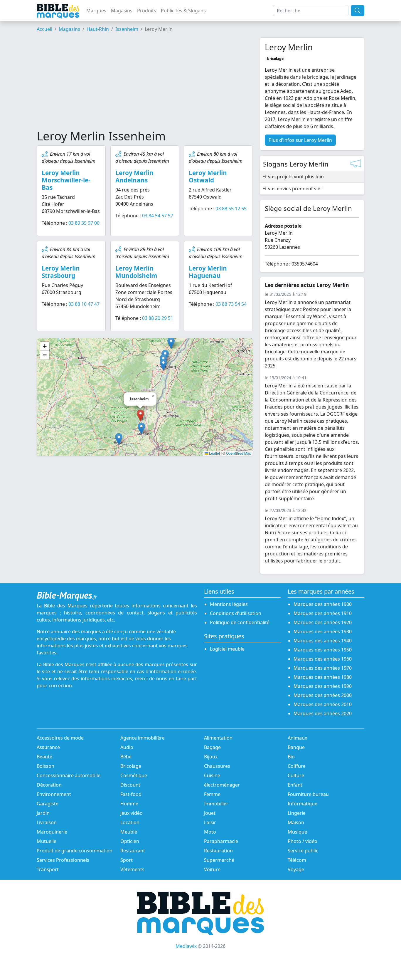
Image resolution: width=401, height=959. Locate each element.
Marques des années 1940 (323, 640)
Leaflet (214, 453)
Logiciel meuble (227, 649)
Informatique (302, 803)
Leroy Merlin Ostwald (208, 176)
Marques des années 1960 (323, 659)
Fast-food (130, 794)
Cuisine (212, 775)
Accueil (44, 29)
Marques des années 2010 (323, 704)
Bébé (126, 756)
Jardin (43, 813)
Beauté (44, 756)
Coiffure (297, 766)
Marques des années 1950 (323, 649)
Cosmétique (133, 775)
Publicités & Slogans (183, 10)
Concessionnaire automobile (68, 775)
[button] (141, 428)
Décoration (49, 785)
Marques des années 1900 (323, 604)
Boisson (45, 766)
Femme (212, 794)
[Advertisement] (145, 83)
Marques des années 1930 (323, 631)
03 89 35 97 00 (84, 223)
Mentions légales (229, 604)
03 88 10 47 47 (84, 304)
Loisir (210, 822)
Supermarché (219, 860)
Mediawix (186, 946)
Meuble (128, 832)
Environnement (54, 794)
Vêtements (132, 869)
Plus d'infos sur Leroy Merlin (300, 140)
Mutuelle (46, 841)
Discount (130, 785)
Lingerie (297, 813)
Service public (303, 850)
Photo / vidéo (302, 841)
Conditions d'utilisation (235, 613)
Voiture (212, 869)
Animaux (297, 738)
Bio (291, 756)
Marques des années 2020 (323, 713)
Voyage (296, 869)
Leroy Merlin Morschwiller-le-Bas (66, 180)
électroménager (222, 785)
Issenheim (126, 29)
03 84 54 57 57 (157, 215)
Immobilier (216, 803)
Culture (296, 775)
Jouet (209, 813)
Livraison (47, 822)
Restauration (218, 850)
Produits (146, 10)
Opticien (129, 841)
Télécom (297, 860)
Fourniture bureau (308, 794)
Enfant (295, 785)
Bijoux (211, 756)
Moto (210, 832)
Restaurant (132, 850)
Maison (296, 822)
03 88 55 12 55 (231, 208)
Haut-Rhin (98, 29)
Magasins (121, 10)
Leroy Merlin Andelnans (134, 176)
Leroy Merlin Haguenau (208, 272)
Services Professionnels (63, 860)
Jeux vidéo (131, 813)
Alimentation (218, 738)
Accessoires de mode (60, 738)
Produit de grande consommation (74, 850)
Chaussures (217, 766)
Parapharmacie (221, 841)
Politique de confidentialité (239, 622)
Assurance (48, 747)
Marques (96, 10)
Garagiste (47, 803)
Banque (296, 747)
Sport (126, 860)
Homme (129, 803)
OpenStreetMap (238, 453)
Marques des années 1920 (323, 622)
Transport (48, 869)
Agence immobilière (142, 738)
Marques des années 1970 (323, 668)
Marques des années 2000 (323, 695)
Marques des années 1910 (323, 613)
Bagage (212, 747)
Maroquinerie (52, 832)
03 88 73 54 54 (231, 304)
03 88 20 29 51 (157, 318)
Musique (297, 832)
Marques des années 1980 (323, 677)
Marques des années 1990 (323, 686)
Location (129, 822)
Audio (126, 747)
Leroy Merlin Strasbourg (61, 272)
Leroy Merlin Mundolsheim (136, 272)
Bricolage (130, 766)
